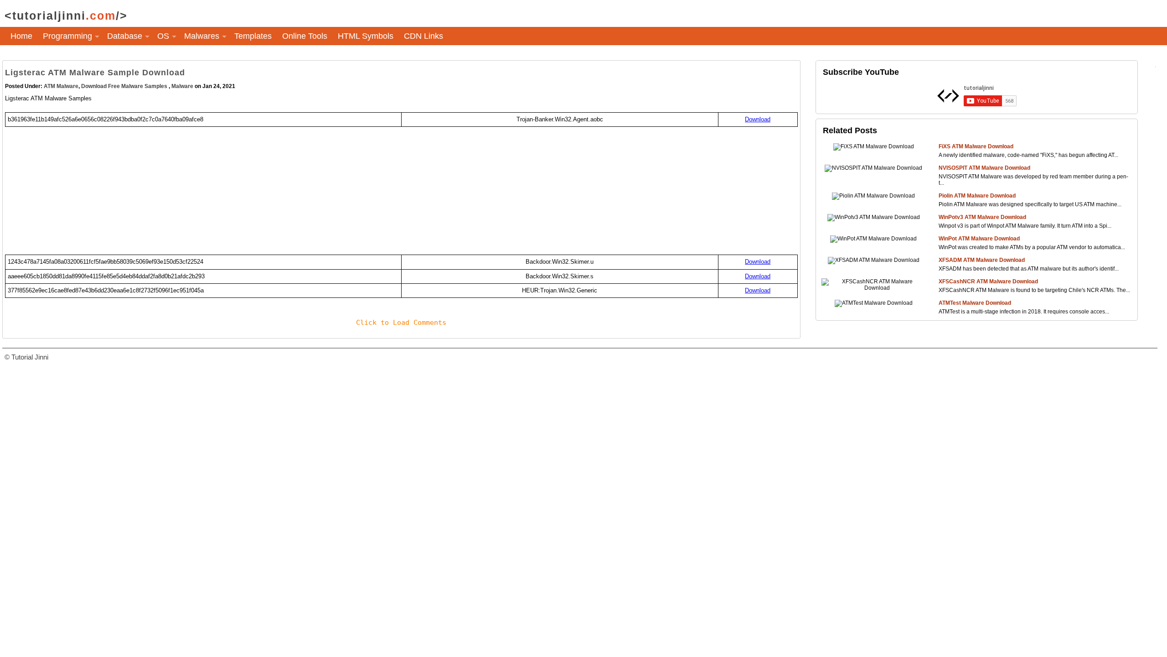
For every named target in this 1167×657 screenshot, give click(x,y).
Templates (253, 36)
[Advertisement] (278, 191)
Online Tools (304, 36)
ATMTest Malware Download (975, 303)
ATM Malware (61, 86)
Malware (182, 86)
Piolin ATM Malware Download (977, 196)
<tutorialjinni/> (66, 15)
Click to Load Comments (401, 322)
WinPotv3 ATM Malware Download (982, 217)
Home (21, 36)
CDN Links (423, 36)
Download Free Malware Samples (125, 86)
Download (757, 119)
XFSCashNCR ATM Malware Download (988, 281)
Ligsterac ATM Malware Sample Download (95, 72)
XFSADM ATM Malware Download (982, 260)
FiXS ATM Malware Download (976, 146)
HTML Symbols (365, 36)
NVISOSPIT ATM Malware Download (984, 168)
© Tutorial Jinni (26, 357)
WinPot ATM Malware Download (979, 238)
